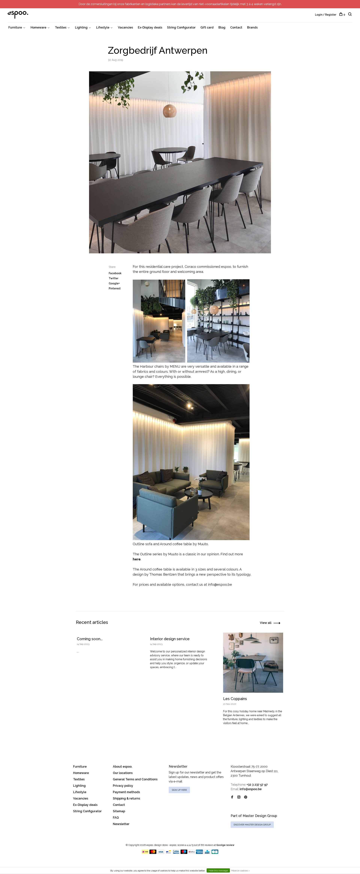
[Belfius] (191, 853)
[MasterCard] (152, 853)
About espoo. (122, 766)
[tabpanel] (106, 651)
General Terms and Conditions (135, 779)
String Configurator (181, 27)
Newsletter (121, 824)
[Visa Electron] (176, 853)
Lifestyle (102, 27)
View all (266, 623)
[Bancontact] (168, 853)
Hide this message (218, 870)
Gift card (207, 27)
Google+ (114, 283)
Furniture (15, 27)
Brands (252, 27)
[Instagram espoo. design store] (238, 797)
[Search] (350, 14)
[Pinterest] (245, 797)
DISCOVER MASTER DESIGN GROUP (252, 824)
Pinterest (115, 288)
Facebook (115, 273)
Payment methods (126, 792)
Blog (221, 27)
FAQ (116, 817)
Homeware (38, 27)
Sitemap (119, 811)
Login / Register (325, 14)
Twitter (113, 278)
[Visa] (160, 853)
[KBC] (207, 853)
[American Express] (199, 853)
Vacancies (125, 27)
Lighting (81, 27)
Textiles (60, 27)
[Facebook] (232, 797)
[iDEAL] (145, 853)
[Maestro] (184, 853)
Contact (236, 27)
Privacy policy (123, 785)
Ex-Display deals (150, 27)
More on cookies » (240, 870)
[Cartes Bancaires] (215, 853)
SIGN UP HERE (179, 790)
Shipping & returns (126, 798)
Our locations (123, 773)
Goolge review (225, 845)
